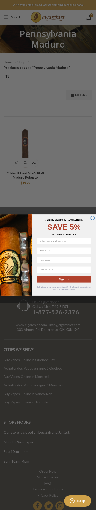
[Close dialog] (93, 218)
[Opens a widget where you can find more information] (77, 501)
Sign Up (64, 279)
